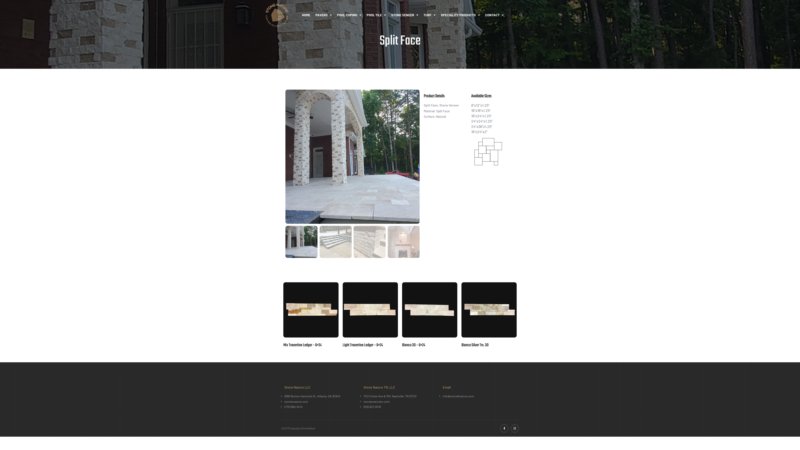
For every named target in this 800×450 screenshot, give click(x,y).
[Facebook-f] (504, 428)
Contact (492, 15)
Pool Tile (374, 15)
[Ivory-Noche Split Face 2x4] (352, 157)
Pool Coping (347, 15)
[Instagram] (515, 428)
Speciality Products (458, 15)
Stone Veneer (402, 15)
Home (306, 15)
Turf (427, 15)
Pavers (321, 15)
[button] (521, 15)
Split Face (431, 105)
